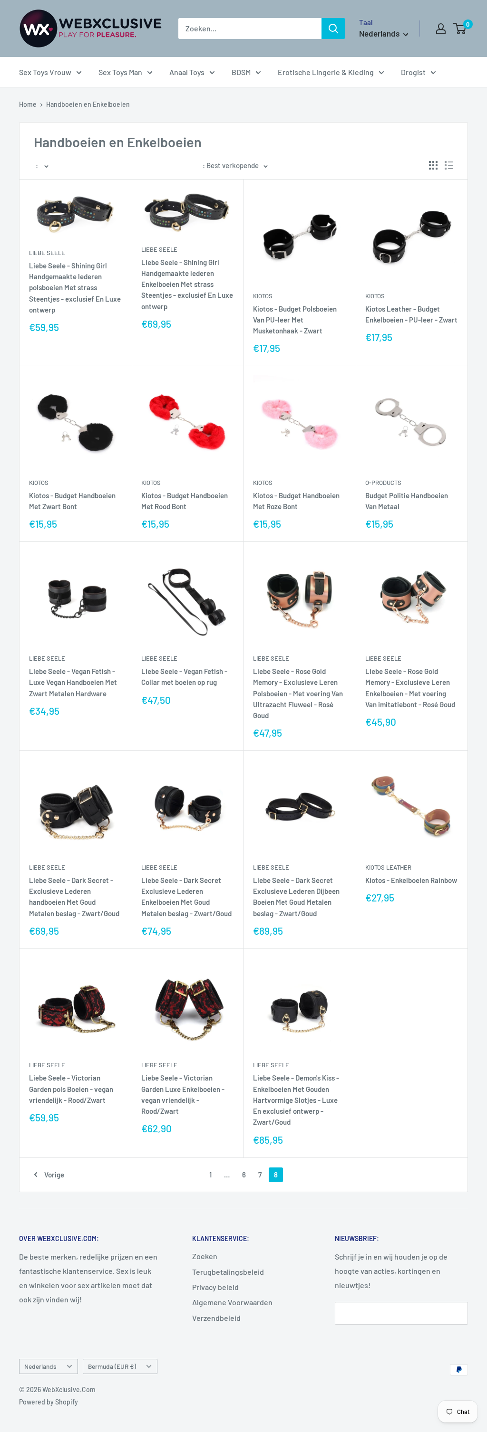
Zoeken (204, 1256)
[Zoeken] (333, 28)
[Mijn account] (441, 28)
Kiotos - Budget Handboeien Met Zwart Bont (72, 501)
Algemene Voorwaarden (232, 1302)
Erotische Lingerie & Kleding (326, 71)
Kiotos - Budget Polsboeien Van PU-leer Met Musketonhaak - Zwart (295, 319)
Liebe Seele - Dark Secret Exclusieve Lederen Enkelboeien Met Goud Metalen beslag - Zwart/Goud (186, 897)
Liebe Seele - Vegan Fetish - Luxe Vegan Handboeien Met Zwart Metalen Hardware (73, 682)
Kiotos (263, 296)
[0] (460, 28)
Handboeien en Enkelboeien (88, 104)
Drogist (413, 71)
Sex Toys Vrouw (45, 71)
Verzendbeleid (216, 1317)
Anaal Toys (187, 71)
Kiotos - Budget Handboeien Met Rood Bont (184, 501)
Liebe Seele (47, 252)
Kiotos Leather (388, 867)
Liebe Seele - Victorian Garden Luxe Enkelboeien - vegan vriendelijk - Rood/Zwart (182, 1094)
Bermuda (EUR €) (112, 1366)
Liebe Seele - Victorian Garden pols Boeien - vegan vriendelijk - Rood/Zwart (71, 1088)
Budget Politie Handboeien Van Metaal (406, 501)
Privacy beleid (215, 1286)
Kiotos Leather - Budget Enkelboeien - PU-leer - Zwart (411, 314)
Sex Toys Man (120, 71)
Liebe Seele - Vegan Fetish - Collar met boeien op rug (184, 676)
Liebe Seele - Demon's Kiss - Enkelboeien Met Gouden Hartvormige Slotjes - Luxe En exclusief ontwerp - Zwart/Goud (296, 1099)
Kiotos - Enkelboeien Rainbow (411, 880)
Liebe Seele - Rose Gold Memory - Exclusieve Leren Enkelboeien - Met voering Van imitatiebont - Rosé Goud (410, 688)
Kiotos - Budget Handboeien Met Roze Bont (296, 501)
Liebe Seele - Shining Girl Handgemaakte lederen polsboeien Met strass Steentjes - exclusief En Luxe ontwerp (75, 287)
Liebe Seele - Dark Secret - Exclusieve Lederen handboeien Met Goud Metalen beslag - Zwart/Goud (74, 897)
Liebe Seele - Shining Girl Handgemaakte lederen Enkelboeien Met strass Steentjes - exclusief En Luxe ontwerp (187, 284)
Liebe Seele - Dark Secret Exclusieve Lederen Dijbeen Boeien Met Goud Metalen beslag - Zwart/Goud (296, 897)
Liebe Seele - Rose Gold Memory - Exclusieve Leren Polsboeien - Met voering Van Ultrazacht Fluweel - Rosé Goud (298, 693)
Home (28, 104)
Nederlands (40, 1366)
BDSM (241, 71)
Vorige (54, 1174)
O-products (383, 482)
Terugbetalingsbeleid (228, 1271)
